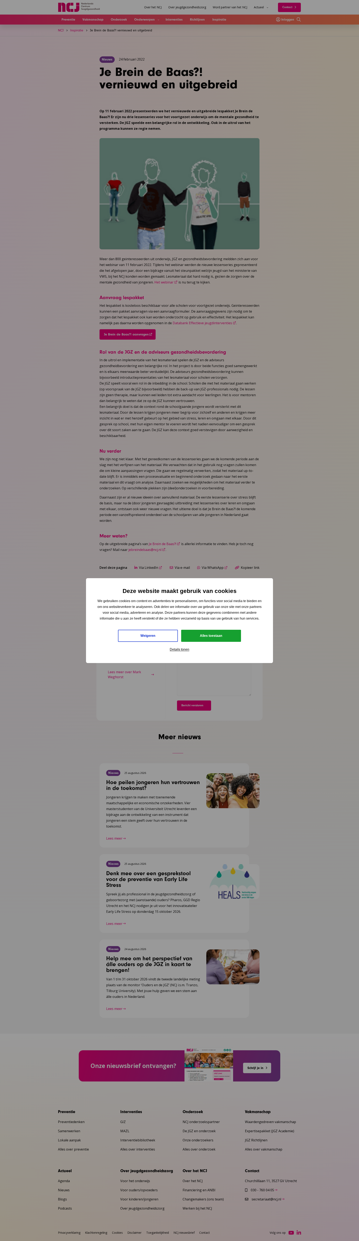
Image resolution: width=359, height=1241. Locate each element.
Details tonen (179, 649)
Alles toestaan (211, 635)
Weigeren (147, 635)
